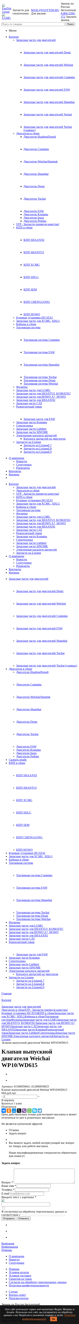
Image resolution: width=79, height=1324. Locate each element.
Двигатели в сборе (28, 133)
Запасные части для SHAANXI (35, 400)
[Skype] (34, 1110)
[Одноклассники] (9, 1110)
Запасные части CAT (29, 403)
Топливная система (28, 327)
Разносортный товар (29, 406)
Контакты (15, 471)
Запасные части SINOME (32, 432)
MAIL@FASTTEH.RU (45, 10)
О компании (16, 458)
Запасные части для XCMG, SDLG (38, 320)
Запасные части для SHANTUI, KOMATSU (43, 393)
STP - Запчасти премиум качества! (37, 224)
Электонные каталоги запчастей (36, 435)
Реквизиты (23, 467)
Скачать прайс (18, 759)
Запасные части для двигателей (36, 40)
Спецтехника (24, 425)
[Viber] (24, 1110)
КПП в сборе (24, 227)
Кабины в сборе (26, 324)
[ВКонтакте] (3, 1110)
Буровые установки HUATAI (34, 317)
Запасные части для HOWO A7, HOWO (41, 396)
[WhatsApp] (29, 1110)
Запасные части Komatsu (31, 422)
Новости (21, 461)
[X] (19, 1110)
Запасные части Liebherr (31, 428)
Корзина (14, 474)
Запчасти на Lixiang (28, 442)
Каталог (14, 36)
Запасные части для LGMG (33, 390)
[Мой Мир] (14, 1110)
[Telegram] (39, 1110)
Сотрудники (24, 464)
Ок (53, 1319)
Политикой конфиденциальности (42, 1214)
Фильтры (22, 386)
